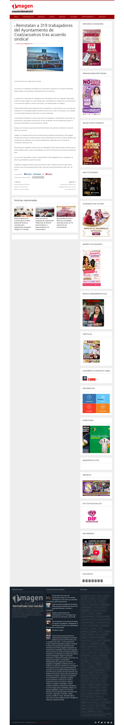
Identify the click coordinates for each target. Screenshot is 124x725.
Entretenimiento (88, 17)
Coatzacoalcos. (85, 610)
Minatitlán (98, 664)
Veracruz (106, 708)
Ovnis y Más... (95, 678)
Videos (83, 711)
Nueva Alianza (85, 678)
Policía (103, 681)
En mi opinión (101, 637)
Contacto (102, 17)
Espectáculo (106, 640)
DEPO (100, 631)
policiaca (83, 684)
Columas (83, 613)
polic (98, 681)
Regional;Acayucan (94, 702)
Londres (108, 661)
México (83, 664)
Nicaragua (105, 676)
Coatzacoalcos (28, 17)
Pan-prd (104, 678)
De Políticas (93, 631)
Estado (51, 17)
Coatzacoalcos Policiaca (100, 607)
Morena (107, 667)
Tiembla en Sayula (57, 630)
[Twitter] (101, 722)
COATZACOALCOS (86, 607)
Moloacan (84, 667)
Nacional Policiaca (101, 673)
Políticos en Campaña (93, 693)
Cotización (94, 628)
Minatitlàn (106, 664)
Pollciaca (104, 693)
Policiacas (103, 687)
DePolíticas (107, 631)
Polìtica (83, 693)
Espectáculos (94, 643)
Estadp (101, 652)
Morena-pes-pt (85, 670)
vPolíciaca (99, 711)
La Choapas (84, 658)
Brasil (82, 602)
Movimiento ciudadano (98, 670)
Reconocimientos (96, 699)
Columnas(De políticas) (87, 622)
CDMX (95, 602)
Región (105, 699)
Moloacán (92, 667)
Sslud (96, 708)
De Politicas (84, 631)
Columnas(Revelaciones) (103, 622)
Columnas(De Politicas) (104, 619)
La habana (104, 658)
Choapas (83, 604)
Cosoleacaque (105, 625)
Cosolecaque (85, 628)
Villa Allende (91, 711)
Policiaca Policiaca (93, 687)
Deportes (90, 634)
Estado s (107, 649)
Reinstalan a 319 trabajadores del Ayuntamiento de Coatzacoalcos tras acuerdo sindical (43, 32)
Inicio (16, 17)
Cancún (89, 602)
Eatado (98, 634)
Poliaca (92, 681)
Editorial (45, 722)
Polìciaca (83, 687)
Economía (105, 634)
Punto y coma (89, 696)
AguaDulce (93, 599)
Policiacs (83, 690)
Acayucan (106, 596)
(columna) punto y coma (88, 596)
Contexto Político (93, 625)
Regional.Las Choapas (87, 705)
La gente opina (94, 658)
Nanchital (83, 676)
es (93, 640)
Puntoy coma (99, 696)
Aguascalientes (102, 599)
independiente (85, 655)
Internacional (103, 655)
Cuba (100, 628)
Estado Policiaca (97, 649)
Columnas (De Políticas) (102, 616)
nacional (83, 673)
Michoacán (91, 664)
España (99, 640)
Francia (107, 652)
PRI (82, 696)
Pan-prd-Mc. (84, 681)
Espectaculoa (85, 643)
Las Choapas (84, 661)
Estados (83, 652)
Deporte (83, 634)
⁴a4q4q (99, 596)
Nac (108, 670)
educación (84, 637)
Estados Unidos (92, 652)
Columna (91, 613)
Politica (98, 690)
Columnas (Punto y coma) (88, 619)
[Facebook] (98, 722)
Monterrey (100, 667)
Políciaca (105, 684)
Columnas (73, 17)
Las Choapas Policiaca (97, 661)
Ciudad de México (94, 604)
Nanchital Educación (94, 676)
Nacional (62, 17)
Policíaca (98, 684)
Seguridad (84, 708)
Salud (103, 705)
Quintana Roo (85, 699)
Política (104, 690)
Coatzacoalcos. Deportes (99, 610)
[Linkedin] (108, 722)
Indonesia (94, 655)
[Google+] (105, 722)
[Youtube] (111, 722)
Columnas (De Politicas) (87, 616)
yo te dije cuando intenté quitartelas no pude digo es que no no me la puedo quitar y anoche (96, 714)
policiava (90, 690)
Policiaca (91, 684)
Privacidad (38, 722)
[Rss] (95, 722)
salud (97, 705)
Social (91, 708)
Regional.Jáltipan (106, 702)
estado (103, 643)
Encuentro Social (85, 640)
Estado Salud (103, 646)
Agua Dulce (84, 599)
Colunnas (84, 625)
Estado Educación (92, 646)
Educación (92, 637)
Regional (83, 702)
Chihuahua (102, 602)
